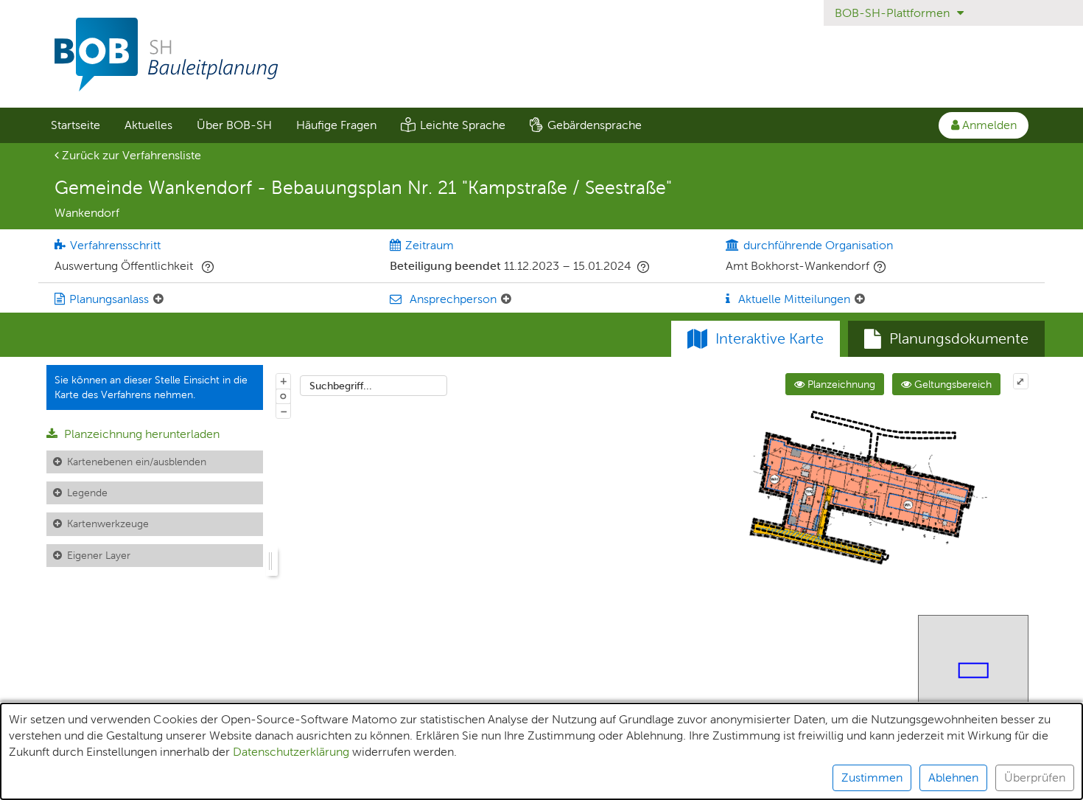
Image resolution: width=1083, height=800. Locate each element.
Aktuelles (148, 125)
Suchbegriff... (340, 386)
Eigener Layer (98, 555)
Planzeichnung (840, 384)
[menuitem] (75, 125)
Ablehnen (953, 777)
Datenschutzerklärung (291, 751)
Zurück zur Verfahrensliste (130, 155)
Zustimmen (871, 777)
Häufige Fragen (336, 125)
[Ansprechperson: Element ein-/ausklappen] (506, 299)
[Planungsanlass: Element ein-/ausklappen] (158, 299)
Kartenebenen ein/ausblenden (136, 461)
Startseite (75, 125)
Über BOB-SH (234, 125)
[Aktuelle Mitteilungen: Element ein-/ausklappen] (860, 299)
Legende (87, 492)
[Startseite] (541, 54)
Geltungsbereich (951, 384)
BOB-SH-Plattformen (894, 13)
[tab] (946, 339)
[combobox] (373, 385)
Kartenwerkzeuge (108, 523)
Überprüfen (1034, 777)
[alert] (541, 751)
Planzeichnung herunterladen (140, 434)
